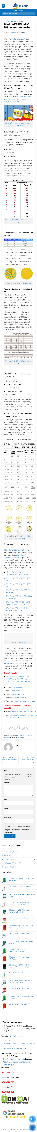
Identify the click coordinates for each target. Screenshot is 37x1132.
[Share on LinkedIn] (27, 728)
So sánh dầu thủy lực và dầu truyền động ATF (28, 759)
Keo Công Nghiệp (7, 859)
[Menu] (3, 6)
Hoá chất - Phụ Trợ (8, 867)
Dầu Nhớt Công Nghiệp (10, 852)
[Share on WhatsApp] (9, 728)
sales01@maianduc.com (16, 1048)
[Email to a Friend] (20, 728)
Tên (5, 799)
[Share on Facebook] (13, 728)
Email (6, 808)
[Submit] (33, 13)
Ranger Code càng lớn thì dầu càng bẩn (18, 283)
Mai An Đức (11, 663)
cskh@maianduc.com (18, 694)
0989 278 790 (18, 10)
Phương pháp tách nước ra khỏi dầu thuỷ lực (9, 759)
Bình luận (7, 782)
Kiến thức (7, 21)
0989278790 (7, 1082)
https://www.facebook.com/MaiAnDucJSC (18, 1043)
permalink (21, 737)
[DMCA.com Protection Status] (15, 1098)
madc (26, 32)
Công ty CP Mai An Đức (18, 642)
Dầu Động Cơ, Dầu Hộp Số (11, 863)
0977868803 (17, 687)
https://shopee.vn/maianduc (13, 1059)
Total (27, 555)
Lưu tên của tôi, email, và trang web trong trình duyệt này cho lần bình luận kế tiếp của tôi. (18, 829)
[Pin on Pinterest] (23, 728)
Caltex (17, 555)
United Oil (7, 558)
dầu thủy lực (18, 39)
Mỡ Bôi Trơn (5, 856)
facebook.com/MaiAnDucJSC (24, 701)
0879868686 (7, 1092)
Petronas (15, 558)
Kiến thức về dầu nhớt (17, 21)
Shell (22, 555)
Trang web (7, 817)
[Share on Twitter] (16, 728)
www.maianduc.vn (19, 698)
